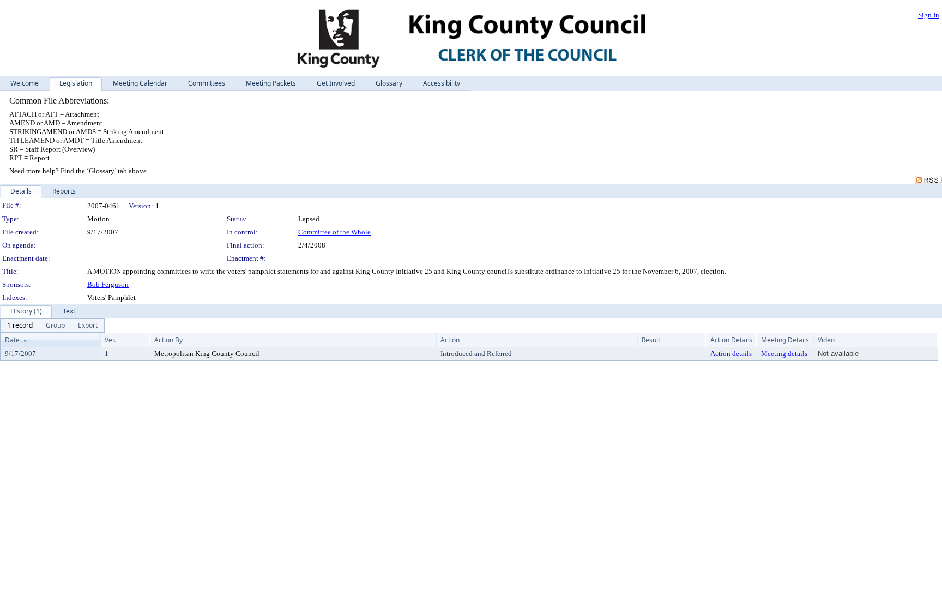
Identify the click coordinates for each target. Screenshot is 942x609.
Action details (731, 353)
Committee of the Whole (334, 232)
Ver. (110, 340)
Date (12, 340)
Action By (168, 340)
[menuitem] (20, 325)
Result (651, 340)
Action (450, 340)
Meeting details (784, 353)
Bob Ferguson (108, 284)
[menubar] (52, 325)
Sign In (928, 15)
